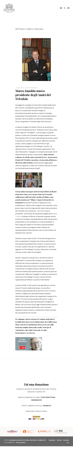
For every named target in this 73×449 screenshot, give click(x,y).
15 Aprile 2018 (19, 88)
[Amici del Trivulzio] (9, 6)
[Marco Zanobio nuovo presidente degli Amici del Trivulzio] (36, 80)
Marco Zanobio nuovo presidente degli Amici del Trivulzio (33, 95)
